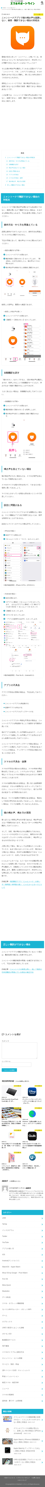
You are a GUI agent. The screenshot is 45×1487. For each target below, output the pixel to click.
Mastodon (6, 1291)
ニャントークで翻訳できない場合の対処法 (20, 157)
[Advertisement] (22, 127)
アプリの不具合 (12, 174)
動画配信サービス (9, 1340)
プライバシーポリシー (24, 1477)
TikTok (4, 1224)
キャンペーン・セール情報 (12, 1358)
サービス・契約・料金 (10, 1364)
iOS (3, 1254)
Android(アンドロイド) (10, 1261)
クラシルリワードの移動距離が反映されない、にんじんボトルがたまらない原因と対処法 (27, 1419)
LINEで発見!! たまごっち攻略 (13, 1328)
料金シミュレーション (10, 1376)
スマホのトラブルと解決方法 (13, 1352)
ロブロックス (7, 1321)
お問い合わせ (36, 1477)
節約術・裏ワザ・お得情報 (12, 1401)
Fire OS (5, 1279)
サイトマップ (22, 1480)
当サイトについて (10, 1477)
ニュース (5, 1388)
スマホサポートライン (21, 1484)
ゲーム (4, 1315)
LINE (4, 1218)
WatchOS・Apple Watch (11, 1267)
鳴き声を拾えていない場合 (15, 168)
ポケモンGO (6, 1334)
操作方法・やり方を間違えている (17, 161)
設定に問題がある (13, 171)
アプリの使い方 (8, 1248)
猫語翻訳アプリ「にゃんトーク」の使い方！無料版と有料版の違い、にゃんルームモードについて (22, 884)
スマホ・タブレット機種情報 (13, 1303)
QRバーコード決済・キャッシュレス (16, 1370)
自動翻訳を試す (12, 164)
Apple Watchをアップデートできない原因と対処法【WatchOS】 (27, 1450)
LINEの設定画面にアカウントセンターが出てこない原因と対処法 (27, 1462)
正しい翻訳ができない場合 (15, 185)
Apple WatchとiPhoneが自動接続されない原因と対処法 (27, 1440)
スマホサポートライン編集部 (20, 1188)
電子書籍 (5, 1346)
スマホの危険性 (8, 1395)
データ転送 (6, 1297)
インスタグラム (8, 1230)
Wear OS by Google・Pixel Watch (15, 1273)
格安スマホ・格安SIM (10, 1382)
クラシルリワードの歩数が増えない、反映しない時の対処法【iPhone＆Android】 (27, 1430)
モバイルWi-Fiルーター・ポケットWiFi (16, 1309)
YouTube (5, 1242)
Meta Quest (6, 1285)
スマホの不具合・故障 (14, 178)
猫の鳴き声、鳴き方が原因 (15, 181)
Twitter (4, 1236)
